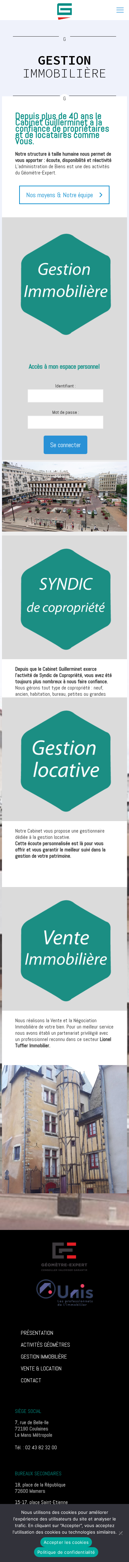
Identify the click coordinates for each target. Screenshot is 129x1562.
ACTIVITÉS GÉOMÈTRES (45, 1344)
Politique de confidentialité (66, 1552)
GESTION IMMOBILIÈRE (44, 1356)
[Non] (120, 1533)
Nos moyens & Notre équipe (59, 195)
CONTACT (31, 1380)
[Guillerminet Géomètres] (64, 10)
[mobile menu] (120, 9)
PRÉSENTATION (37, 1332)
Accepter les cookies (66, 1542)
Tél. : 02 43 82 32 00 (36, 1447)
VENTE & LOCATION (41, 1368)
